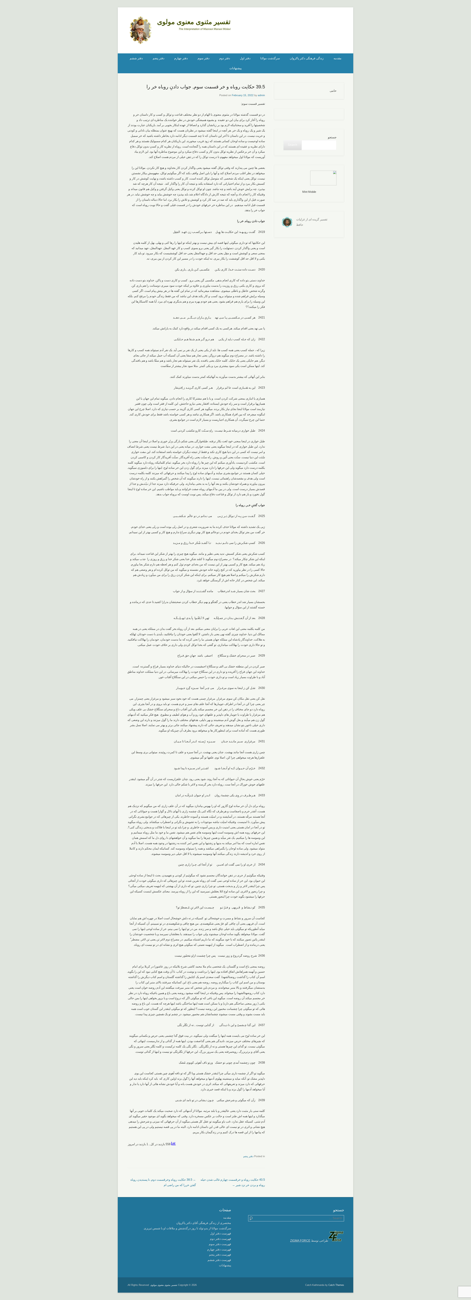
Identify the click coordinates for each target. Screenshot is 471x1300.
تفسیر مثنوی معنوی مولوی (194, 22)
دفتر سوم (203, 58)
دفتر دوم (224, 58)
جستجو (332, 137)
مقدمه (337, 58)
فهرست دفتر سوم (220, 1244)
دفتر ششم (136, 58)
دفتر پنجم (158, 58)
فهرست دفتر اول (220, 1233)
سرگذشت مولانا (270, 58)
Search (292, 144)
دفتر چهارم (181, 58)
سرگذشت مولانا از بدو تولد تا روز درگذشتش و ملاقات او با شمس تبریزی (187, 1228)
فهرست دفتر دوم (220, 1238)
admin (261, 95)
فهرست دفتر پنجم (220, 1254)
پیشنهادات (235, 68)
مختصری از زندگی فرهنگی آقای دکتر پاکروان (203, 1223)
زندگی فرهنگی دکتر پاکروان (307, 58)
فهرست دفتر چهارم (219, 1249)
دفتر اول (245, 58)
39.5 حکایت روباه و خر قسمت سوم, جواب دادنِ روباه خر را (205, 86)
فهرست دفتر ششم (219, 1260)
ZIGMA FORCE (300, 1240)
